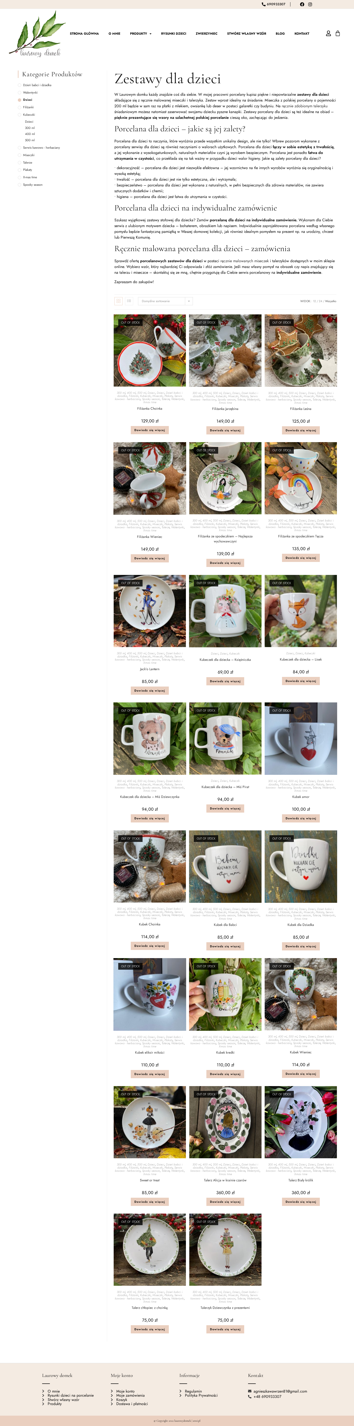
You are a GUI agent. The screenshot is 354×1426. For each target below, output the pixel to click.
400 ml (131, 393)
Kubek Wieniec (301, 1052)
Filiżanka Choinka (149, 408)
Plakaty (168, 396)
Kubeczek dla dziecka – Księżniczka (225, 659)
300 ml (121, 393)
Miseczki (157, 396)
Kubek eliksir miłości (149, 1052)
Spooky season (151, 399)
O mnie (114, 33)
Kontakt (302, 33)
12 (314, 301)
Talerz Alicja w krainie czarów (225, 1180)
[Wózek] (338, 33)
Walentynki (177, 399)
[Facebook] (302, 4)
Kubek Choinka (149, 924)
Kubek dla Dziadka (301, 924)
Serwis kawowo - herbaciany (41, 147)
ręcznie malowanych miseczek (244, 261)
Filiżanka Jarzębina (225, 408)
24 (320, 301)
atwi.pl (196, 1420)
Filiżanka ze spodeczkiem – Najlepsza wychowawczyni (225, 539)
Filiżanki (133, 396)
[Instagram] (310, 4)
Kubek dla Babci (225, 924)
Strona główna (84, 33)
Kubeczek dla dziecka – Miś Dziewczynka (149, 796)
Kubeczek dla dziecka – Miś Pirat (225, 786)
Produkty (138, 33)
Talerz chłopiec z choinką (150, 1307)
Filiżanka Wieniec (149, 536)
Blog (280, 33)
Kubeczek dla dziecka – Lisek (301, 659)
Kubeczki (145, 396)
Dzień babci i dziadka (37, 85)
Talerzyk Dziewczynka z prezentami (225, 1307)
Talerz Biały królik (300, 1180)
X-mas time (149, 402)
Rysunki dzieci (173, 33)
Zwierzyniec (206, 33)
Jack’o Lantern (149, 669)
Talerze (166, 399)
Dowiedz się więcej (149, 430)
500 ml (141, 393)
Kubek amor (300, 796)
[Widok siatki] (118, 301)
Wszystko (330, 301)
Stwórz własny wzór (246, 33)
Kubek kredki (225, 1052)
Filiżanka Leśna (300, 408)
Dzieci (151, 393)
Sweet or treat (149, 1180)
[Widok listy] (129, 301)
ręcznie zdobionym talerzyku (305, 106)
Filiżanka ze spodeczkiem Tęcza (300, 536)
